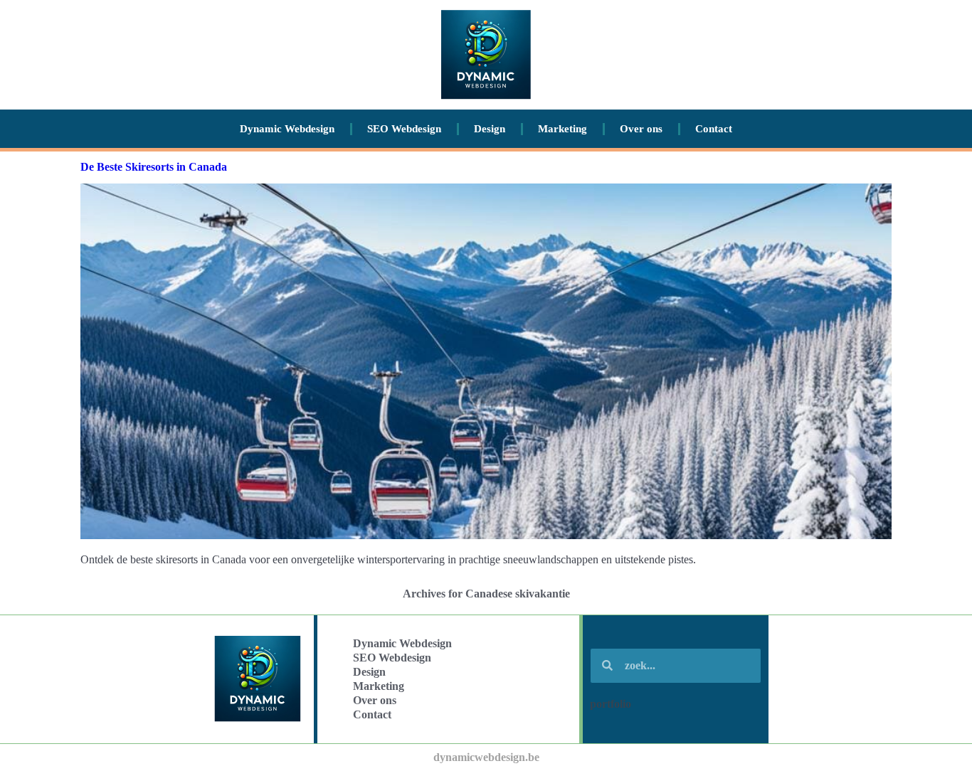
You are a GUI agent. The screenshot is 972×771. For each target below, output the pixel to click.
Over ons (641, 128)
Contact (713, 128)
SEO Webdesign (404, 128)
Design (489, 128)
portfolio (610, 704)
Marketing (562, 128)
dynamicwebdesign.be (486, 757)
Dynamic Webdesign (287, 128)
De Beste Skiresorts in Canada (153, 167)
